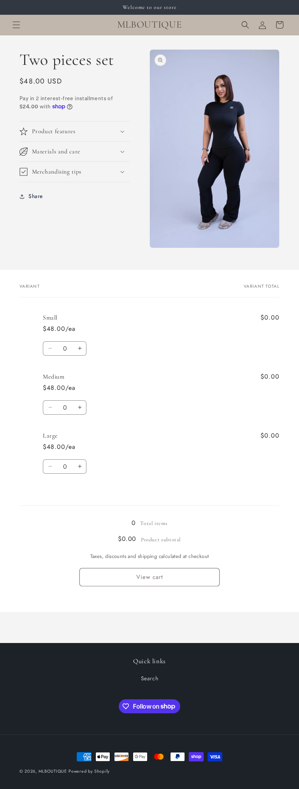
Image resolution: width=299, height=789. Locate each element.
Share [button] (35, 196)
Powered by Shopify (89, 771)
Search (149, 678)
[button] (16, 24)
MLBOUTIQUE (53, 771)
